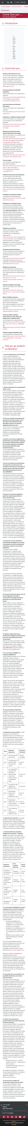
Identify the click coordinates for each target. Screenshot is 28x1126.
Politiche (4, 1106)
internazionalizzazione (10, 1077)
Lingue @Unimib (7, 647)
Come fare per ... (5, 10)
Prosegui (14, 1124)
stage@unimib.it (8, 171)
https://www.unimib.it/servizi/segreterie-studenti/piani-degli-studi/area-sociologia (15, 126)
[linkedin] (12, 1117)
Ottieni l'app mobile (7, 1108)
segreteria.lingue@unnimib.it (12, 101)
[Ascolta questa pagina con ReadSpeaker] (8, 2)
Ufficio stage (18, 1015)
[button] (12, 2)
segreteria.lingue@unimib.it (13, 649)
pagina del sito (10, 86)
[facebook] (3, 1117)
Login (24, 2)
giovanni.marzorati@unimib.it (16, 950)
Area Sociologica (5, 6)
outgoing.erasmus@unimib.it (12, 142)
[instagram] (16, 1117)
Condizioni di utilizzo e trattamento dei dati (14, 1122)
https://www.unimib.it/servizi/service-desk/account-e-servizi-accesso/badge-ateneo (14, 291)
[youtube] (20, 1117)
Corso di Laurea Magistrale (19, 6)
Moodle (11, 1113)
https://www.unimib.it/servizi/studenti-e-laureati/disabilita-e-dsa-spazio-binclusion (15, 337)
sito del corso (15, 263)
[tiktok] (24, 1117)
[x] (8, 1117)
